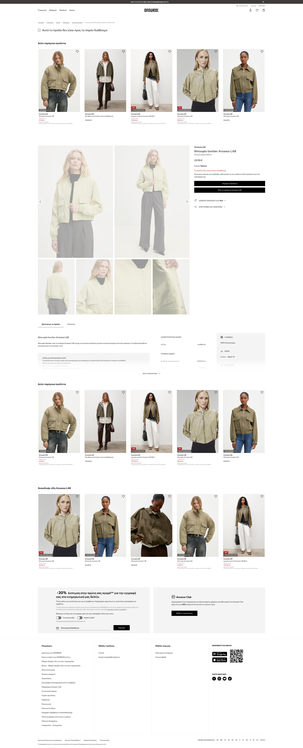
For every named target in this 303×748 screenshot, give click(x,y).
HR (233, 740)
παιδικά (63, 10)
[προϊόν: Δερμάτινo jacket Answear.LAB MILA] (151, 80)
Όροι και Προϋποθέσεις (73, 740)
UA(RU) (262, 740)
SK (253, 740)
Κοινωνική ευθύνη (48, 708)
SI (250, 740)
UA (257, 740)
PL (243, 740)
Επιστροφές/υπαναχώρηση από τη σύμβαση (58, 683)
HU (236, 740)
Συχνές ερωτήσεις (48, 695)
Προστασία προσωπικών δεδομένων (50, 740)
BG (218, 740)
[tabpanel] (151, 351)
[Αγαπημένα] (257, 10)
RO (247, 740)
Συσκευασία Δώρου (49, 691)
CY (221, 740)
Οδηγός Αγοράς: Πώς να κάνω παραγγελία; (58, 661)
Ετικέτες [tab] (71, 324)
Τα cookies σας (104, 740)
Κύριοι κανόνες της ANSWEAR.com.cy (56, 657)
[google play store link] (219, 654)
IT (240, 740)
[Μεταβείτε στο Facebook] (214, 679)
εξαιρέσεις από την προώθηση (117, 609)
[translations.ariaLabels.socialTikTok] (230, 679)
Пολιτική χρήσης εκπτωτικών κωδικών (56, 717)
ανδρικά (52, 10)
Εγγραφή (121, 628)
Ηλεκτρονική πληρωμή (164, 653)
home (72, 10)
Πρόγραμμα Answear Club (51, 687)
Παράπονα (46, 700)
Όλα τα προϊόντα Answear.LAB (229, 190)
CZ (225, 740)
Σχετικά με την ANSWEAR (51, 653)
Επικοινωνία (46, 704)
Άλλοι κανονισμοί (48, 670)
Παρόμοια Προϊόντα (229, 183)
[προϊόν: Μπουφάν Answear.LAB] (59, 80)
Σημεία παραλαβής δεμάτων (109, 657)
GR (229, 740)
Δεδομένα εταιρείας (90, 740)
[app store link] (219, 659)
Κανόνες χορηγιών (49, 674)
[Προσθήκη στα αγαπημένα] (77, 51)
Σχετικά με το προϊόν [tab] (51, 324)
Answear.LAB (199, 147)
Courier (101, 653)
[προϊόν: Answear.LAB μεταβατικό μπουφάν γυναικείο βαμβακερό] (105, 80)
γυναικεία (42, 10)
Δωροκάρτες (46, 678)
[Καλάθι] (263, 10)
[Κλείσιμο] (263, 2)
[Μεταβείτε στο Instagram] (219, 679)
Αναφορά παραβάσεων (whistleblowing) (57, 712)
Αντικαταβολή (160, 657)
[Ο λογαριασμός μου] (250, 10)
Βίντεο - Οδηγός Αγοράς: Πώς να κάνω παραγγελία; (61, 666)
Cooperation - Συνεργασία (52, 725)
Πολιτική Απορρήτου (49, 721)
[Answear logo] (151, 10)
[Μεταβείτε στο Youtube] (224, 679)
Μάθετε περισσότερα (184, 613)
